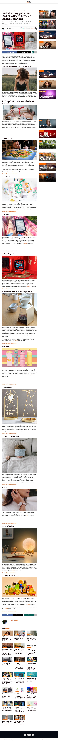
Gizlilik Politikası (31, 739)
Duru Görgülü (7, 28)
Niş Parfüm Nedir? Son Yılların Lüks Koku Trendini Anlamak (19, 723)
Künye (25, 739)
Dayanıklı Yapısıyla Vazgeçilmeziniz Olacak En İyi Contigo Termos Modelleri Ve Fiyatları (19, 681)
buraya (9, 167)
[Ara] (54, 2)
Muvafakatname (38, 739)
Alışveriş (11, 28)
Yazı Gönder (44, 739)
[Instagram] (30, 735)
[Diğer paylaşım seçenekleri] (35, 52)
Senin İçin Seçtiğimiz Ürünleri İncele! (9, 173)
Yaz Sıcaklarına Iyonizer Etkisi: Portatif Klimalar (6, 665)
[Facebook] (25, 735)
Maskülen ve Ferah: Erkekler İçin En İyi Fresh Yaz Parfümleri (7, 709)
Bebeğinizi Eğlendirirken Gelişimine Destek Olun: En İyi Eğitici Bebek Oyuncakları (18, 666)
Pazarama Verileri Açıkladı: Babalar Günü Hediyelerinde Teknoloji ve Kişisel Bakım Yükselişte (31, 696)
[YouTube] (33, 735)
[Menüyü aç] (3, 2)
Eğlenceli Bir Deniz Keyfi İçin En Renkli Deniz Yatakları (31, 680)
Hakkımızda (21, 739)
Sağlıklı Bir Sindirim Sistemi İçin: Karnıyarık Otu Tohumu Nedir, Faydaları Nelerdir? (7, 652)
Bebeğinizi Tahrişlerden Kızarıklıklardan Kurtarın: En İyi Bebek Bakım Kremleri (19, 696)
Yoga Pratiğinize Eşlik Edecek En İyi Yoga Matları (19, 638)
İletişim (54, 739)
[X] (28, 735)
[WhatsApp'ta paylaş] (33, 52)
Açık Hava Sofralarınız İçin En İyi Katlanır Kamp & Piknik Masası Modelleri (31, 652)
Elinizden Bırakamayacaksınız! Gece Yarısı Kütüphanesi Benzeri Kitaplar (19, 710)
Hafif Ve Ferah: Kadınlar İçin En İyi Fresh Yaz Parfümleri (31, 709)
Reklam (49, 739)
